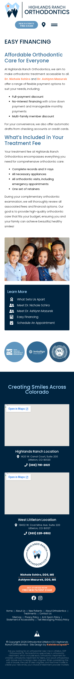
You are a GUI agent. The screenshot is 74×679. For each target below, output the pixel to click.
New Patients (35, 611)
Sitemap (16, 617)
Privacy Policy (32, 617)
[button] (54, 25)
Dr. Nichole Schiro (17, 79)
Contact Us (46, 613)
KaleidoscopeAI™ (58, 644)
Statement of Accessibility (20, 620)
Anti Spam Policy (51, 617)
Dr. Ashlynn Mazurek (52, 79)
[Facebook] (33, 598)
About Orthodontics (56, 611)
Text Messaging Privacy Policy (53, 620)
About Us (20, 611)
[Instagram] (40, 598)
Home (9, 611)
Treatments (30, 613)
